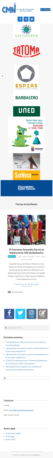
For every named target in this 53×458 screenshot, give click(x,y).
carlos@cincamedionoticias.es (21, 410)
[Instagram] (26, 19)
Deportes (11, 256)
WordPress (36, 455)
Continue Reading (26, 284)
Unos (24, 455)
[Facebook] (20, 19)
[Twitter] (31, 19)
